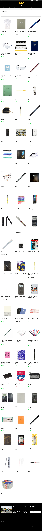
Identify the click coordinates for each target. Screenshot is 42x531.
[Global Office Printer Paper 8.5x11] (21, 504)
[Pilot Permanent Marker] (34, 199)
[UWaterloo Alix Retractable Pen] (21, 91)
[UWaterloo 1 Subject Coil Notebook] (21, 24)
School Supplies (5, 11)
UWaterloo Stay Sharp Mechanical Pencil (33, 76)
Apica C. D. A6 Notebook (32, 140)
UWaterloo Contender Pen (19, 184)
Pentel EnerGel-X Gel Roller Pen (33, 118)
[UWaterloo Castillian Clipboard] (7, 524)
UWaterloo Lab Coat (4, 31)
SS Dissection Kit (4, 118)
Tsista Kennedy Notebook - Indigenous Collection (32, 297)
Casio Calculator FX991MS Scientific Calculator (20, 297)
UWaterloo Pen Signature (32, 98)
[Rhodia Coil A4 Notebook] (21, 419)
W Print (32, 0)
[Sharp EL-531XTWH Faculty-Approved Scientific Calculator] (7, 398)
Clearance (38, 7)
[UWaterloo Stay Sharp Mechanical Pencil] (34, 68)
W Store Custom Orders (37, 0)
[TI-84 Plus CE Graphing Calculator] (34, 244)
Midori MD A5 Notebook (5, 318)
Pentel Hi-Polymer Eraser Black (6, 511)
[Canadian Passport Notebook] (34, 311)
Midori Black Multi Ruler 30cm (6, 228)
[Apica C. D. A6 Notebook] (34, 132)
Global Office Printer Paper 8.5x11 (20, 511)
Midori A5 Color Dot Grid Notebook (20, 405)
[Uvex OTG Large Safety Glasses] (7, 46)
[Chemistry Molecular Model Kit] (7, 177)
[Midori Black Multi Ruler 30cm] (7, 221)
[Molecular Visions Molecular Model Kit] (7, 419)
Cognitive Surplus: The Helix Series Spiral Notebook (7, 447)
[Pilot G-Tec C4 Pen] (21, 333)
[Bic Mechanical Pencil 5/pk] (34, 439)
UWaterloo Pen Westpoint (5, 140)
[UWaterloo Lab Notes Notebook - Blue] (7, 68)
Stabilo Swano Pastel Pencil (5, 296)
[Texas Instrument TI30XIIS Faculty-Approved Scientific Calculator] (34, 221)
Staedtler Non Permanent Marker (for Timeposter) (34, 363)
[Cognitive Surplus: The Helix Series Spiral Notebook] (7, 439)
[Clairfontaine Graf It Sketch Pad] (7, 355)
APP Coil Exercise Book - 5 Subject (20, 362)
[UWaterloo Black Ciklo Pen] (34, 419)
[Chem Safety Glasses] (21, 68)
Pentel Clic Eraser (4, 251)
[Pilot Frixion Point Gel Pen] (21, 199)
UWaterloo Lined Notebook (32, 511)
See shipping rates (12, 0)
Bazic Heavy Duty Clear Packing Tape (7, 491)
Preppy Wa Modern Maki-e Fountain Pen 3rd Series (20, 229)
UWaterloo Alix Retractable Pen (20, 98)
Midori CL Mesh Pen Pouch (5, 383)
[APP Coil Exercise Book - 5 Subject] (21, 355)
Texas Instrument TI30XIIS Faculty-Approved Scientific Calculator (34, 229)
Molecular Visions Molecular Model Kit (7, 427)
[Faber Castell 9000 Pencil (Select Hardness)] (7, 333)
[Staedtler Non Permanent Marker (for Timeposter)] (34, 355)
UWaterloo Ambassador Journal (6, 273)
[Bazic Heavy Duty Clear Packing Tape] (7, 484)
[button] (40, 4)
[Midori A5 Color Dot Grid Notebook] (21, 398)
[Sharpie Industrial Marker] (34, 462)
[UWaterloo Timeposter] (21, 46)
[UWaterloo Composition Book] (21, 154)
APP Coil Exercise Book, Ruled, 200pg (21, 273)
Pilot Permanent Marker (32, 206)
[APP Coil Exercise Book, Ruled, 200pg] (21, 266)
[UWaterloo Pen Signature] (34, 91)
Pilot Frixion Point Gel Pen (19, 206)
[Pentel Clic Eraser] (7, 244)
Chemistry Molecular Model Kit (6, 184)
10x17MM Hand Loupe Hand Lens (20, 251)
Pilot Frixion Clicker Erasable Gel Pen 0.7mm (7, 162)
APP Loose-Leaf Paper (18, 491)
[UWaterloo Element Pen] (34, 24)
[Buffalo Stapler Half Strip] (21, 524)
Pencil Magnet (3, 206)
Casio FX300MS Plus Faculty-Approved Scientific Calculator (33, 406)
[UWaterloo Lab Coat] (7, 24)
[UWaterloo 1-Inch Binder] (34, 177)
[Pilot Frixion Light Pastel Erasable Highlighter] (34, 266)
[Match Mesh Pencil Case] (34, 376)
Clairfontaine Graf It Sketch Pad (6, 362)
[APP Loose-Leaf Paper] (21, 484)
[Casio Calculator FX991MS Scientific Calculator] (21, 289)
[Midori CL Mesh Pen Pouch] (7, 376)
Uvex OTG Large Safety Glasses (6, 53)
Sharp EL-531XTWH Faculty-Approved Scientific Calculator (7, 406)
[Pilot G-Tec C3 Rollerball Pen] (21, 462)
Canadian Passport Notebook (33, 318)
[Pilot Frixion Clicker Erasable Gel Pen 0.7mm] (7, 154)
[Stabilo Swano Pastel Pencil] (7, 289)
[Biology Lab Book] (7, 91)
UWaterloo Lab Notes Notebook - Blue (6, 76)
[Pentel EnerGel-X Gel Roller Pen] (34, 111)
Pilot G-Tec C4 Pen (18, 340)
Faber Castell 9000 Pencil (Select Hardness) (6, 341)
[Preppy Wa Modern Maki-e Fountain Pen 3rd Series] (21, 221)
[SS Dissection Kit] (7, 111)
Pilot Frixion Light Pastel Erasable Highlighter (33, 274)
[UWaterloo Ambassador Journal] (7, 266)
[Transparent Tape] (21, 376)
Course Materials (10, 7)
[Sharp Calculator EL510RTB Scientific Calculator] (21, 439)
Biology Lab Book (4, 98)
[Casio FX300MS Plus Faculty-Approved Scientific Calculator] (34, 398)
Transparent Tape (18, 383)
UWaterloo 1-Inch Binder (32, 184)
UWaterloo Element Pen (32, 31)
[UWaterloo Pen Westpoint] (7, 132)
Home (2, 11)
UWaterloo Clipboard (31, 53)
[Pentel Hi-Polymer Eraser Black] (7, 504)
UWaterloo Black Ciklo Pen (32, 427)
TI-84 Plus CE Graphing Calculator (33, 251)
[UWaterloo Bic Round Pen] (21, 111)
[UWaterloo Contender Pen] (21, 177)
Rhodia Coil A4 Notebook (19, 427)
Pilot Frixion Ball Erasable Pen (33, 340)
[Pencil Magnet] (7, 199)
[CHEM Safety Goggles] (34, 154)
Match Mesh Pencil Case (32, 383)
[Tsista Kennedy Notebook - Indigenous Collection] (34, 289)
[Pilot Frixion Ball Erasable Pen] (34, 333)
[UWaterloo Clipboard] (34, 46)
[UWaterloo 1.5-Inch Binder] (21, 311)
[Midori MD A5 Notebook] (7, 311)
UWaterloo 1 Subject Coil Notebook (20, 31)
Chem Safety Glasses (18, 75)
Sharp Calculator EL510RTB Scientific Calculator (21, 447)
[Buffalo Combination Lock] (34, 524)
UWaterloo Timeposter (18, 53)
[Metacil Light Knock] (7, 462)
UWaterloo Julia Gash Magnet (19, 140)
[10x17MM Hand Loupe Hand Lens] (21, 244)
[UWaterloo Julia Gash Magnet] (21, 132)
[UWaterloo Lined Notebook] (34, 504)
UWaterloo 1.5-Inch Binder (19, 318)
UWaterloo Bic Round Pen (19, 118)
